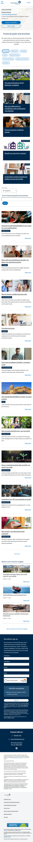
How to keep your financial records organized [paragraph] (13, 532)
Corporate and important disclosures (12, 802)
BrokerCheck (15, 757)
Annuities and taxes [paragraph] (8, 328)
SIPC (13, 717)
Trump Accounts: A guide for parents (14, 131)
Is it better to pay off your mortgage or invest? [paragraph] (16, 499)
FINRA (8, 717)
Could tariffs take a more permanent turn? (14, 595)
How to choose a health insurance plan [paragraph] (14, 294)
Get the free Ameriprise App (17, 825)
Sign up (16, 700)
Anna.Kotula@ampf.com (17, 739)
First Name (7, 656)
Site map (6, 817)
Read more (28, 238)
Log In (28, 2)
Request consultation (11, 22)
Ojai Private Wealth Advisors (9, 14)
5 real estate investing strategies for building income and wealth (16, 178)
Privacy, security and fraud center (11, 811)
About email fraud (8, 814)
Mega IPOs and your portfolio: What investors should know (15, 614)
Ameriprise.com (7, 799)
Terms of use (7, 808)
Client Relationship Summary (10, 805)
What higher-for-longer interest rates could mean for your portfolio (15, 575)
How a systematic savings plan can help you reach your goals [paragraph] (16, 466)
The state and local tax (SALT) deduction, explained (14, 84)
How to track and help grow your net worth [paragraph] (16, 431)
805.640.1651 (17, 735)
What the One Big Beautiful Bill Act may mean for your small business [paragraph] (16, 227)
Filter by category (4, 187)
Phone (5, 667)
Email (5, 673)
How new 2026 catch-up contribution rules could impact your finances (15, 109)
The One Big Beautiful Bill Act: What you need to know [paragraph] (16, 398)
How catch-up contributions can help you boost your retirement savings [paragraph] (15, 261)
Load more (17, 554)
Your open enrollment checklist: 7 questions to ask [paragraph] (16, 363)
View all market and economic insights (16, 629)
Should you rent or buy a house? (15, 153)
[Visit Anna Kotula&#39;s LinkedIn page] (16, 748)
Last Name (7, 661)
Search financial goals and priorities (15, 195)
